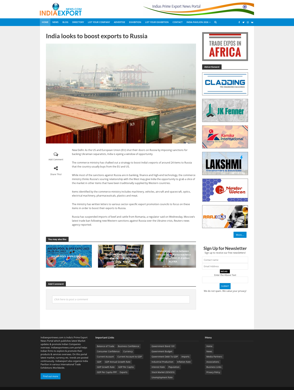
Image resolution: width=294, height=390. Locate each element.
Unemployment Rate (162, 377)
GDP (99, 361)
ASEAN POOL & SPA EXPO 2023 (69, 256)
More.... (240, 234)
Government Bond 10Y (163, 346)
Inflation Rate (184, 361)
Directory (78, 22)
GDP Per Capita (126, 367)
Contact (178, 22)
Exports (123, 372)
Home (45, 22)
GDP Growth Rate (106, 367)
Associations (212, 361)
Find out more (50, 376)
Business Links (213, 367)
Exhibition (135, 22)
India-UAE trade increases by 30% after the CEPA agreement (121, 256)
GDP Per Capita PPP (107, 372)
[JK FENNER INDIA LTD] (225, 110)
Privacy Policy (213, 372)
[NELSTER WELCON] (225, 189)
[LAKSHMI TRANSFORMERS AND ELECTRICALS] (225, 163)
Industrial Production (162, 361)
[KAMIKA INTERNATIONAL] (225, 136)
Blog (65, 22)
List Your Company (99, 22)
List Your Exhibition (157, 22)
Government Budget (162, 351)
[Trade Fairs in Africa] (225, 46)
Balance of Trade (105, 346)
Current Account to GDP (129, 356)
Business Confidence (128, 346)
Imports (185, 356)
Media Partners (214, 356)
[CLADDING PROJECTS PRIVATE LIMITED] (225, 83)
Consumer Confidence (108, 351)
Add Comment (56, 159)
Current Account (105, 356)
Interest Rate (158, 367)
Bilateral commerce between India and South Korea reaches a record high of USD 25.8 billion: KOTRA (173, 256)
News (55, 22)
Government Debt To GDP (165, 356)
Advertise (119, 22)
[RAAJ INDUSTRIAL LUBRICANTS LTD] (225, 216)
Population (173, 367)
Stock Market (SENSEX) (163, 372)
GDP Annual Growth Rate (117, 361)
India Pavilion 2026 (197, 22)
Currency (128, 351)
